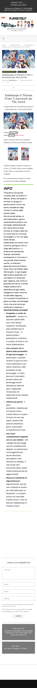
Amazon (11, 135)
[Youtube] (32, 39)
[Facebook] (28, 39)
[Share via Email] (22, 88)
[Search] (16, 39)
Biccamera (20, 135)
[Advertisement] (18, 536)
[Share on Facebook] (16, 88)
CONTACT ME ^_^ (18, 2)
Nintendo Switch (15, 45)
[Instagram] (30, 39)
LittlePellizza (13, 80)
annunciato (13, 132)
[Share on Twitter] (18, 88)
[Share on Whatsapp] (20, 88)
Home (4, 45)
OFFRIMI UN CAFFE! (19, 5)
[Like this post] (14, 88)
